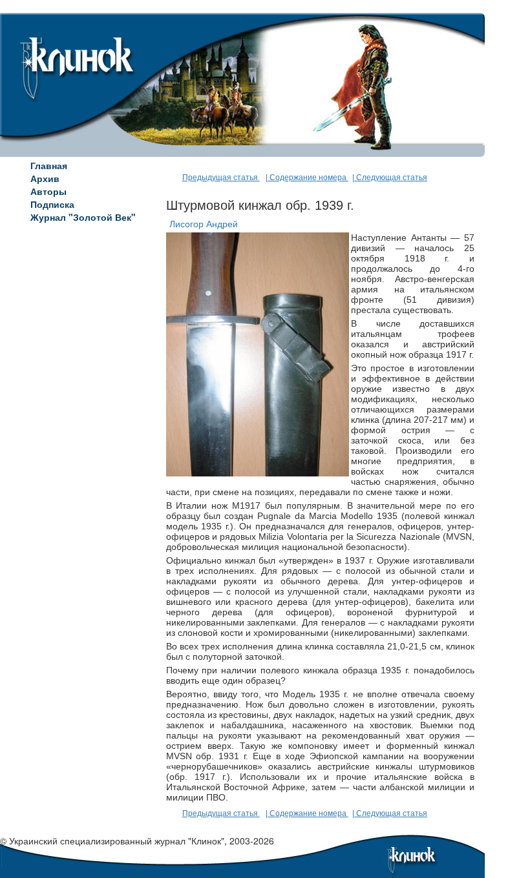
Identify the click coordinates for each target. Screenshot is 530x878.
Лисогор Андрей (203, 224)
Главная (48, 165)
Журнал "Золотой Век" (83, 216)
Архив (44, 178)
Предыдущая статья (221, 177)
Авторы (48, 191)
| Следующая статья (389, 177)
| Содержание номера (307, 177)
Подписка (52, 204)
